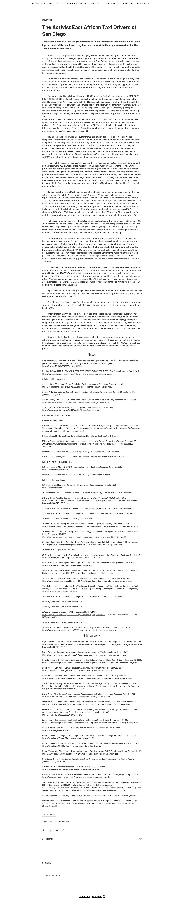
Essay (45, 821)
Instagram (97, 896)
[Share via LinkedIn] (56, 830)
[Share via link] (63, 830)
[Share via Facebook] (43, 830)
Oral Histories (63, 821)
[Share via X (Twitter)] (50, 830)
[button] (77, 3)
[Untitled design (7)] (104, 896)
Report (52, 821)
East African (49, 814)
